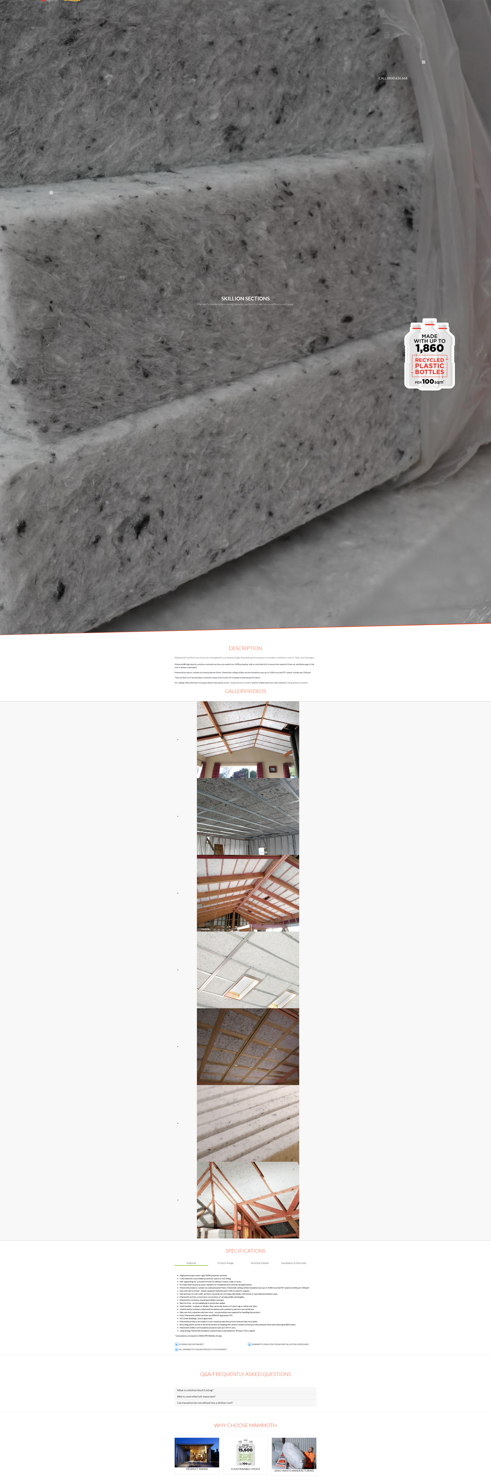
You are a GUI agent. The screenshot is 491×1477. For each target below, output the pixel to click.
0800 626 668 (397, 78)
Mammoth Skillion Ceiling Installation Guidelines (280, 1344)
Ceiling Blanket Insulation (240, 682)
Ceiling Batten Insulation (297, 682)
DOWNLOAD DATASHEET (191, 1344)
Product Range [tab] (225, 1262)
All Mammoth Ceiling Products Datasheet (203, 1349)
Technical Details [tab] (260, 1262)
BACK (56, 192)
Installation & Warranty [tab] (293, 1262)
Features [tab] (191, 1262)
